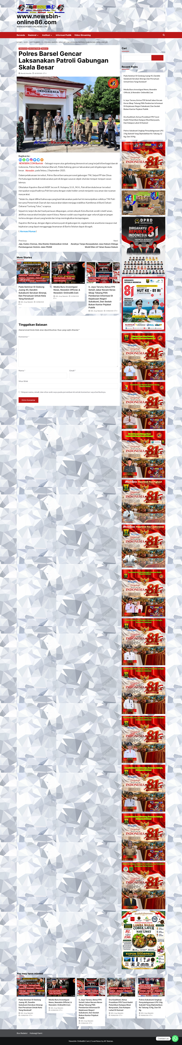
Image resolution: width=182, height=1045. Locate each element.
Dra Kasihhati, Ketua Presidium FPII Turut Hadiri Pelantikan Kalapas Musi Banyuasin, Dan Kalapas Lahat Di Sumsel (142, 120)
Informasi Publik (63, 35)
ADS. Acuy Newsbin (27, 302)
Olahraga (22, 281)
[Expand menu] (37, 35)
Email (72, 370)
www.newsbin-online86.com (39, 19)
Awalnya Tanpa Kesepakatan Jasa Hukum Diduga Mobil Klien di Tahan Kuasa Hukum (94, 243)
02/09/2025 (38, 73)
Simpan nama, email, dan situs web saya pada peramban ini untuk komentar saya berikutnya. (63, 392)
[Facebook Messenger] (34, 159)
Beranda (21, 35)
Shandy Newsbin (26, 73)
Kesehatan (30, 278)
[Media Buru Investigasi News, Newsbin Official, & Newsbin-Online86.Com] (68, 273)
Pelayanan (30, 281)
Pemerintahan (41, 281)
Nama (22, 370)
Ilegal (148, 985)
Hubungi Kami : (36, 1033)
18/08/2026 (145, 1015)
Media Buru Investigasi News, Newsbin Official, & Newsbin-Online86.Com (66, 290)
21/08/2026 (110, 311)
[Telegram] (38, 159)
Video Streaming (82, 35)
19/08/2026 (114, 1015)
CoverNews (96, 1041)
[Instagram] (31, 159)
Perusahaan (155, 993)
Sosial (69, 278)
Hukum (142, 985)
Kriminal (142, 991)
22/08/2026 (75, 296)
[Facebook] (20, 159)
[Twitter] (27, 159)
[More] (41, 159)
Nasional (32, 35)
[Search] (163, 35)
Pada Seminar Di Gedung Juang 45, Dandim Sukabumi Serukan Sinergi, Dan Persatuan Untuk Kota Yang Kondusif (33, 293)
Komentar (24, 336)
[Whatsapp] (24, 159)
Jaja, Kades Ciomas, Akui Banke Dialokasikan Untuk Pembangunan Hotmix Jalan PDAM (43, 243)
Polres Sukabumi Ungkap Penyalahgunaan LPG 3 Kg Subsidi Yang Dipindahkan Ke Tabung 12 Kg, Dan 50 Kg (143, 133)
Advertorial (23, 48)
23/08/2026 (40, 302)
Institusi (46, 35)
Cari (124, 48)
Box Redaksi (22, 1033)
